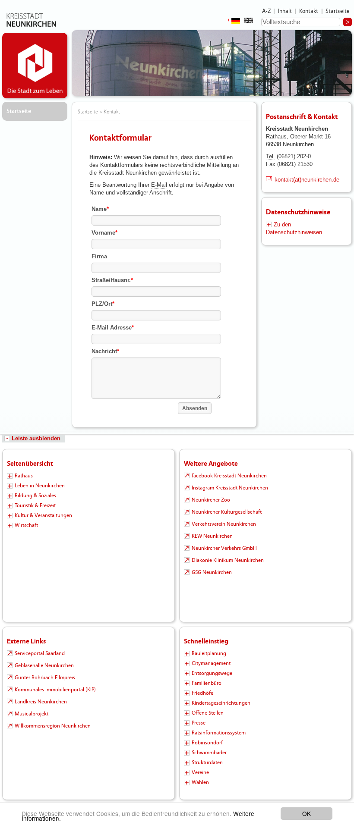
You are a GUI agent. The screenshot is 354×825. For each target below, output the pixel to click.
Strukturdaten (207, 762)
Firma (99, 256)
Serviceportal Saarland (40, 653)
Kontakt (309, 11)
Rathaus (24, 476)
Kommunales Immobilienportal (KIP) (55, 690)
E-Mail (159, 185)
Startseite (338, 11)
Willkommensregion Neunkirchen (53, 726)
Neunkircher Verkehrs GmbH (224, 548)
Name (100, 209)
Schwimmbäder (209, 753)
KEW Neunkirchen (212, 536)
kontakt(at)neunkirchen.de (307, 179)
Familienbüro (206, 683)
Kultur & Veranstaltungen (43, 515)
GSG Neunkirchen (212, 572)
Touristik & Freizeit (35, 505)
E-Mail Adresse (113, 327)
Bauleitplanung (209, 653)
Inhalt (285, 11)
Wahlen (200, 782)
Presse (198, 723)
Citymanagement (211, 663)
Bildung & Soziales (35, 495)
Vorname (104, 232)
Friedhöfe (202, 693)
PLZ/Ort (103, 304)
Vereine (200, 772)
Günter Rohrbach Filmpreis (45, 677)
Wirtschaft (26, 525)
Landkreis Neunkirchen (41, 702)
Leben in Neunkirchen (40, 486)
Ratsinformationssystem (219, 733)
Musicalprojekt (31, 714)
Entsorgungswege (212, 673)
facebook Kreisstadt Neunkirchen (229, 476)
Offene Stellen (208, 713)
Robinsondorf (207, 743)
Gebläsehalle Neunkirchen (44, 665)
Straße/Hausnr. (112, 280)
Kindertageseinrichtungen (221, 703)
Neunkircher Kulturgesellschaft (227, 512)
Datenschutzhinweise (298, 212)
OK (306, 813)
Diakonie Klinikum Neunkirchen (228, 560)
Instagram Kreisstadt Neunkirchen (230, 488)
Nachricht (105, 351)
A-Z (266, 11)
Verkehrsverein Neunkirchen (224, 524)
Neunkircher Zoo (211, 500)
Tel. (270, 156)
